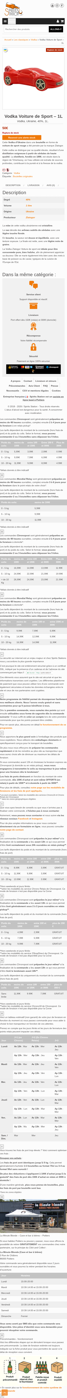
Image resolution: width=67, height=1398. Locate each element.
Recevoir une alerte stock (21, 137)
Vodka (34, 39)
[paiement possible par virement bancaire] (39, 367)
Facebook (23, 818)
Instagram (37, 818)
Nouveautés (12, 390)
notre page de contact (12, 829)
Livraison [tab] (33, 185)
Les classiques (21, 39)
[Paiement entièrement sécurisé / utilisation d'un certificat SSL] (13, 367)
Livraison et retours (45, 381)
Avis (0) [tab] (51, 185)
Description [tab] (13, 185)
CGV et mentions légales (35, 390)
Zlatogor (30, 217)
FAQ (45, 386)
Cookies (56, 390)
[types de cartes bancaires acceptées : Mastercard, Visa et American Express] (27, 367)
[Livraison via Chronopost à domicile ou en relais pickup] (52, 367)
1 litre (29, 205)
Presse (54, 386)
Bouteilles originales (23, 176)
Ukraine (30, 211)
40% (28, 199)
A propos (15, 381)
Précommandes (17, 386)
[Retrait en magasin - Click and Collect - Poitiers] (33, 371)
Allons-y (56, 29)
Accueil (7, 39)
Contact (28, 381)
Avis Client (34, 386)
